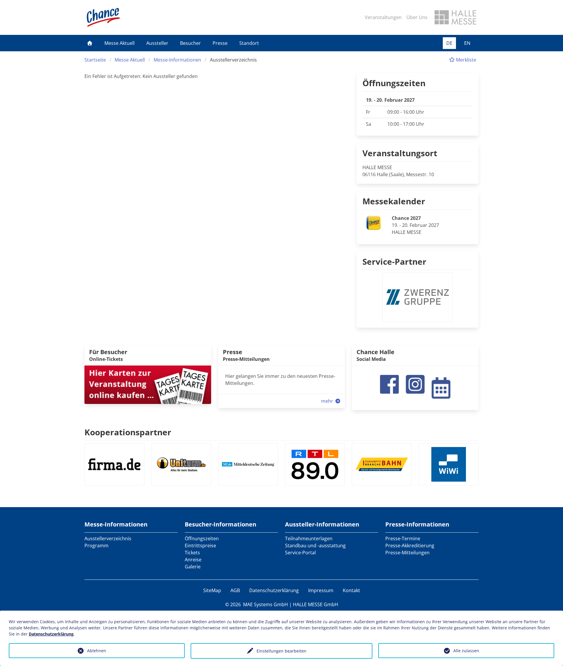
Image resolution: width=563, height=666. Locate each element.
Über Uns (417, 17)
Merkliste (465, 60)
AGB (235, 590)
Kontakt (351, 590)
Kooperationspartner (127, 432)
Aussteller (157, 43)
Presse (220, 43)
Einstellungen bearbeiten (281, 651)
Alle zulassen (466, 650)
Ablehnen (96, 650)
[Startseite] (89, 43)
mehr (327, 401)
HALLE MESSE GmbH (315, 604)
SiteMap (212, 590)
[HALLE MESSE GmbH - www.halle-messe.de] (455, 17)
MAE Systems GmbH (265, 604)
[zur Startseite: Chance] (103, 17)
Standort (249, 43)
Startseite (95, 60)
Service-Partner (394, 261)
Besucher (190, 43)
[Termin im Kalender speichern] (441, 387)
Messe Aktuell (119, 43)
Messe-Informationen (177, 60)
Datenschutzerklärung (274, 590)
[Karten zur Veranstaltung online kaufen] (147, 384)
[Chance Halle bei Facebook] (389, 383)
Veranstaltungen (383, 17)
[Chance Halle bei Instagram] (415, 383)
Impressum (320, 590)
